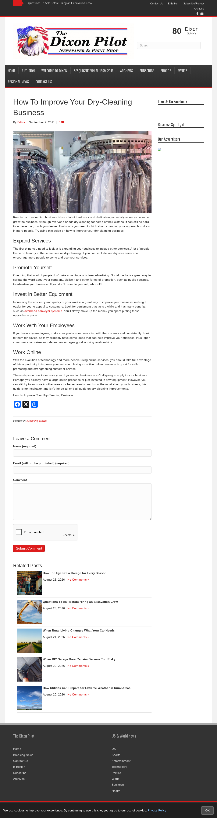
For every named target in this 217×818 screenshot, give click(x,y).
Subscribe (146, 70)
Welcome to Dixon (54, 70)
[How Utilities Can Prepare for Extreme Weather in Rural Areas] (29, 698)
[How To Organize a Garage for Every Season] (29, 583)
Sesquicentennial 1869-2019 (94, 70)
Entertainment (121, 760)
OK (207, 810)
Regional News (18, 81)
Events (182, 70)
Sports (116, 755)
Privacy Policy (157, 810)
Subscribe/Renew (193, 3)
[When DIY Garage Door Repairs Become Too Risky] (29, 669)
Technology (119, 766)
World (116, 778)
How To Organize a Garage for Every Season (75, 573)
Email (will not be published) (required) (41, 463)
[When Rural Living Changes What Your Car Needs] (29, 640)
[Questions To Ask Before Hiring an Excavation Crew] (29, 611)
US (114, 748)
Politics (116, 772)
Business (118, 784)
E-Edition (173, 3)
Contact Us (156, 3)
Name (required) (24, 446)
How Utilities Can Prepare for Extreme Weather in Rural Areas (87, 688)
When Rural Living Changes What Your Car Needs (79, 630)
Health (116, 790)
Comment (20, 480)
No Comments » (78, 579)
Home (11, 70)
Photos (165, 70)
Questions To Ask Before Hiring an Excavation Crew (60, 3)
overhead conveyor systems (43, 311)
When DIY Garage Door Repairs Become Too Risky (79, 659)
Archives (199, 8)
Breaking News (36, 420)
